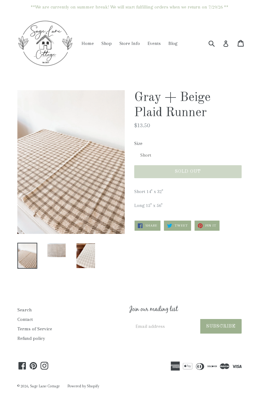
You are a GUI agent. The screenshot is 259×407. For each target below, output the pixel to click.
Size (138, 143)
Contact (25, 319)
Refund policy (31, 338)
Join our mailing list (154, 310)
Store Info (129, 43)
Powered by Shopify (83, 386)
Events (154, 43)
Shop (106, 43)
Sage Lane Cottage (45, 386)
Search (24, 310)
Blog (173, 43)
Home (87, 43)
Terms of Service (34, 329)
